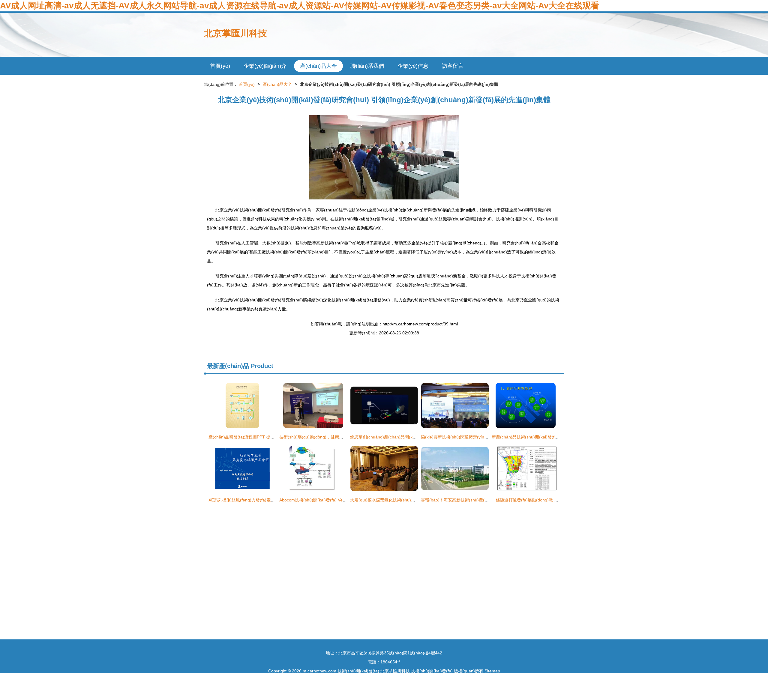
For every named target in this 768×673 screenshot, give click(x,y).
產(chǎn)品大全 (318, 66)
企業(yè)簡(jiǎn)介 (265, 66)
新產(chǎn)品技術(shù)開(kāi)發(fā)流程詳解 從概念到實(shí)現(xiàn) (556, 437)
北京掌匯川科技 (235, 33)
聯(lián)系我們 (367, 66)
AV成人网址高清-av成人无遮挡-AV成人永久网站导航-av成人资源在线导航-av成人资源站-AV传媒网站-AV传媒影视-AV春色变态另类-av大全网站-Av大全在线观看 (299, 5)
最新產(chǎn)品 (228, 366)
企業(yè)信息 (413, 66)
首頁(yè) (220, 66)
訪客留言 (453, 66)
